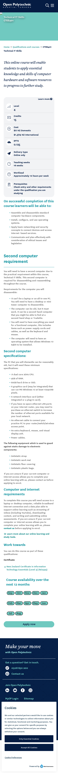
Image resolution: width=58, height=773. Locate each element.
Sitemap (29, 698)
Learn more (44, 99)
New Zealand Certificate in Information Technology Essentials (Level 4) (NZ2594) (26, 568)
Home (7, 46)
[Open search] (47, 5)
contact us (9, 528)
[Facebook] (23, 690)
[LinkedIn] (7, 690)
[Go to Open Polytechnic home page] (17, 5)
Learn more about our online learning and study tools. (26, 535)
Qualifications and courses (26, 46)
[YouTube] (15, 690)
